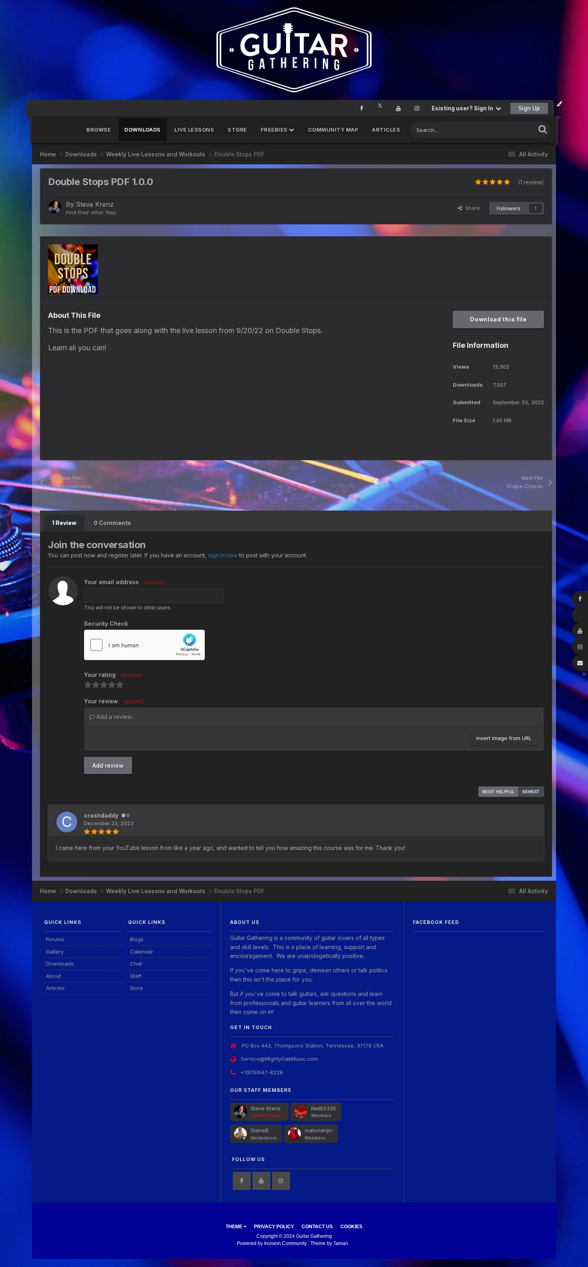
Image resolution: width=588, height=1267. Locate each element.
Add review (108, 765)
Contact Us (317, 1226)
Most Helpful (498, 791)
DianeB (259, 1130)
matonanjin (318, 1130)
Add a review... (115, 716)
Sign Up (529, 108)
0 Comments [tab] (112, 522)
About (53, 976)
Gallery (55, 951)
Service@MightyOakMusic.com (279, 1059)
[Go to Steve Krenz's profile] (55, 207)
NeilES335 (323, 1108)
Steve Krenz (95, 204)
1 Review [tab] (64, 522)
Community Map (333, 129)
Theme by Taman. (329, 1243)
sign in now (223, 555)
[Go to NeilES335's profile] (301, 1112)
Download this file (498, 319)
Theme (235, 1226)
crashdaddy (101, 815)
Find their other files (91, 212)
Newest (531, 791)
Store (237, 129)
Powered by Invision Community (272, 1243)
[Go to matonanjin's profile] (294, 1134)
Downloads (142, 129)
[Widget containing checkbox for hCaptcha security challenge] (144, 645)
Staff (136, 976)
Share (471, 208)
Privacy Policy (274, 1226)
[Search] (542, 129)
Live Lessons (194, 129)
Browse (98, 129)
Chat (136, 963)
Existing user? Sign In (464, 108)
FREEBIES (275, 129)
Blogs (137, 939)
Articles (386, 129)
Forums (55, 939)
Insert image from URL (504, 738)
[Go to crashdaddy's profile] (67, 822)
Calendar (141, 951)
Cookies (351, 1226)
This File (514, 130)
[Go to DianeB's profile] (240, 1134)
